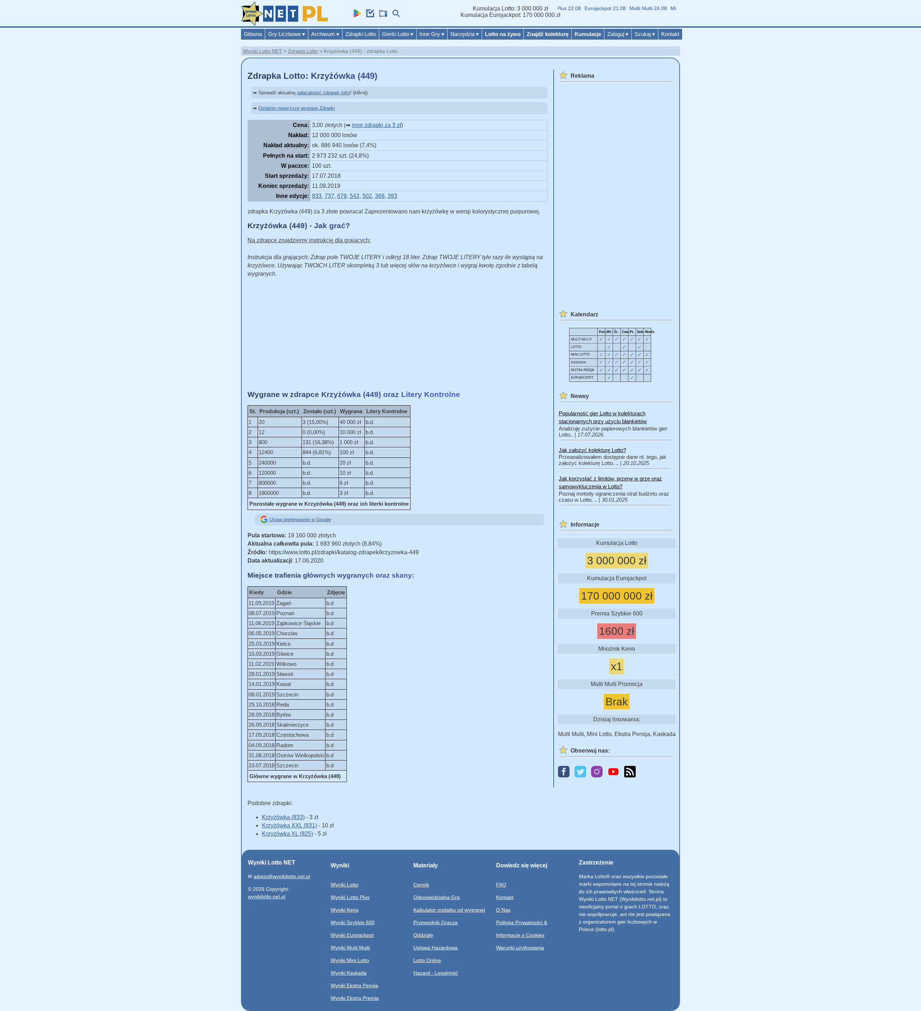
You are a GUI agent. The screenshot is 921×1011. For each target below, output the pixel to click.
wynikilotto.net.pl (266, 896)
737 (329, 196)
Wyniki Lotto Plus (350, 897)
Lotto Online (427, 960)
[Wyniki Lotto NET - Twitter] (580, 772)
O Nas (503, 910)
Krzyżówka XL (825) (287, 834)
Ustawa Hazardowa (435, 948)
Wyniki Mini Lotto (350, 960)
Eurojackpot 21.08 (592, 8)
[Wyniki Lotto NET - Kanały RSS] (630, 772)
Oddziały (423, 935)
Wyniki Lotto (344, 885)
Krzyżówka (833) (283, 817)
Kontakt (670, 34)
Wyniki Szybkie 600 (353, 922)
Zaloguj (618, 34)
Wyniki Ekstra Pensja (354, 985)
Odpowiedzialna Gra (436, 897)
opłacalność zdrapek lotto (323, 92)
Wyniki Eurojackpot (352, 935)
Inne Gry (431, 34)
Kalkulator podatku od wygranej (449, 910)
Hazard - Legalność (435, 973)
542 (354, 196)
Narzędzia (464, 34)
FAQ (501, 885)
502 (367, 196)
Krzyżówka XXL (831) (289, 825)
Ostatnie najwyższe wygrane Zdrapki (296, 108)
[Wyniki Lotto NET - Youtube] (613, 772)
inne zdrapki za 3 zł (376, 125)
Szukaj (645, 34)
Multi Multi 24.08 (635, 8)
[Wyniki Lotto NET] (284, 24)
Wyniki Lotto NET (262, 51)
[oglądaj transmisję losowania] (381, 15)
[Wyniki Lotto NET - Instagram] (596, 772)
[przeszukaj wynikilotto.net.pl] (394, 15)
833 (317, 196)
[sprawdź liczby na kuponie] (368, 15)
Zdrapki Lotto (360, 34)
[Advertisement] (397, 334)
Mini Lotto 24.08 (676, 8)
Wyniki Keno (345, 910)
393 (392, 196)
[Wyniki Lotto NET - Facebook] (563, 772)
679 (342, 196)
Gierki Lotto (397, 34)
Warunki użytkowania (520, 948)
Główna (253, 34)
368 (380, 196)
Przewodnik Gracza (435, 922)
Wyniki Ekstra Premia (355, 998)
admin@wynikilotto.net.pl (282, 876)
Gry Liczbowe (286, 34)
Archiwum (325, 34)
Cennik (421, 885)
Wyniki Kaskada (349, 973)
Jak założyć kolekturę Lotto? (592, 450)
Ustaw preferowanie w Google (299, 519)
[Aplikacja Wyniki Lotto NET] (355, 15)
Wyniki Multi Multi (350, 948)
